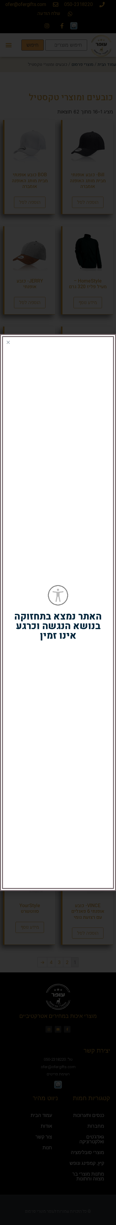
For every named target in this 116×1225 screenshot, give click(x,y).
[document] (58, 612)
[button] (8, 342)
